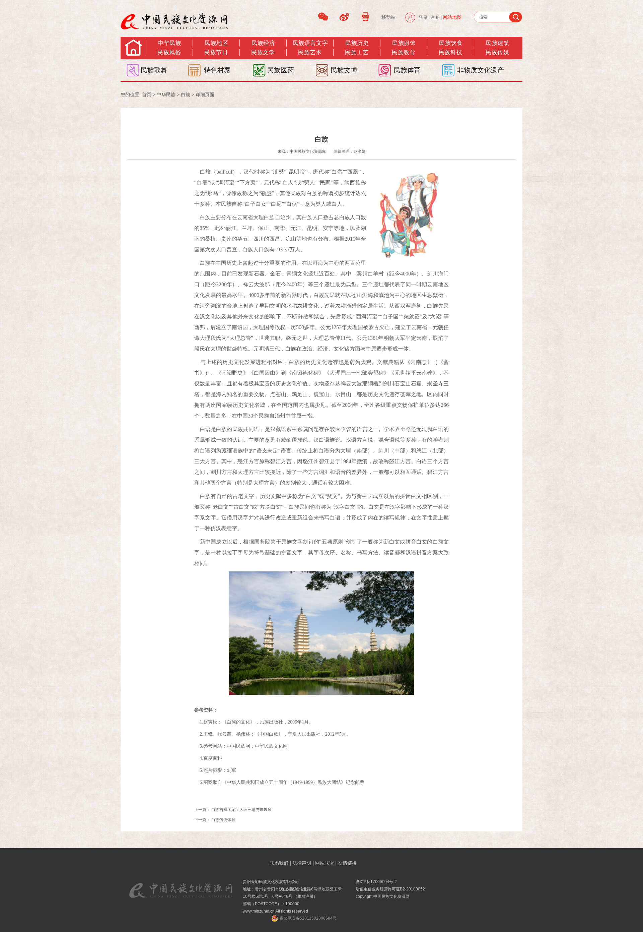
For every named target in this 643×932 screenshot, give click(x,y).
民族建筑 (497, 43)
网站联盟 (324, 863)
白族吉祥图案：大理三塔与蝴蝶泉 (241, 809)
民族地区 (216, 43)
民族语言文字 (310, 43)
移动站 (388, 17)
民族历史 (357, 43)
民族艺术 (310, 52)
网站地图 (452, 17)
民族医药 (280, 70)
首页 (146, 94)
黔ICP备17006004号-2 (376, 881)
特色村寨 (217, 70)
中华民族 (169, 43)
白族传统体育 (223, 819)
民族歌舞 (154, 70)
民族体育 (407, 70)
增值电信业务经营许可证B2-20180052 (390, 889)
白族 (185, 94)
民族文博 (344, 70)
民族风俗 (169, 52)
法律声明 (301, 863)
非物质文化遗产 (480, 70)
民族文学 (263, 52)
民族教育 (403, 52)
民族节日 (216, 52)
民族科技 (450, 52)
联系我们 (279, 863)
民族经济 (263, 43)
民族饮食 (450, 43)
